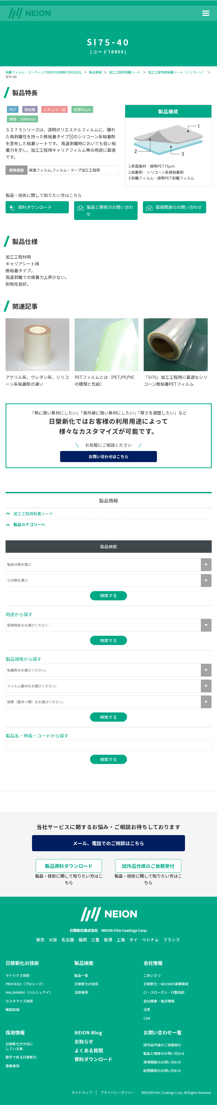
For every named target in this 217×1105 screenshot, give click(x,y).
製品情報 (95, 72)
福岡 (82, 939)
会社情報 (152, 962)
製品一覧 (81, 975)
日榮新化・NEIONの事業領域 (165, 984)
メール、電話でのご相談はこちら (108, 843)
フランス (171, 939)
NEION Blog (88, 1032)
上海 (120, 939)
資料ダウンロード (35, 207)
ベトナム (150, 939)
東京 (40, 939)
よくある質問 (88, 1050)
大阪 (53, 939)
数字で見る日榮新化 (21, 1057)
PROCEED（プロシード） (26, 984)
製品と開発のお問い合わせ (110, 210)
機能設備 (12, 1009)
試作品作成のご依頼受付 (148, 865)
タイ (133, 939)
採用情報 (15, 1032)
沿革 (146, 1009)
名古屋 (67, 939)
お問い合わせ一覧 (162, 1032)
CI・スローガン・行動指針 (164, 992)
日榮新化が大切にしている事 (19, 1046)
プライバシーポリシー (117, 1092)
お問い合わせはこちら (108, 456)
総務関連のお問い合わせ (162, 1070)
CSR (146, 1018)
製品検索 (83, 962)
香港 (108, 939)
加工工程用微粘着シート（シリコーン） (176, 72)
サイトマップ (81, 1092)
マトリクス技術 (18, 975)
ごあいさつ (152, 975)
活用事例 (81, 992)
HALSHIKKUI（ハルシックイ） (29, 992)
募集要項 (12, 1065)
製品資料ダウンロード (69, 865)
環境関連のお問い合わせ (178, 207)
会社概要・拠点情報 (158, 1001)
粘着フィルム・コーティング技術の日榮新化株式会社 (44, 72)
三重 (95, 939)
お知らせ (83, 1041)
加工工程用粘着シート (125, 72)
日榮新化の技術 (22, 962)
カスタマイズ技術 (19, 1001)
